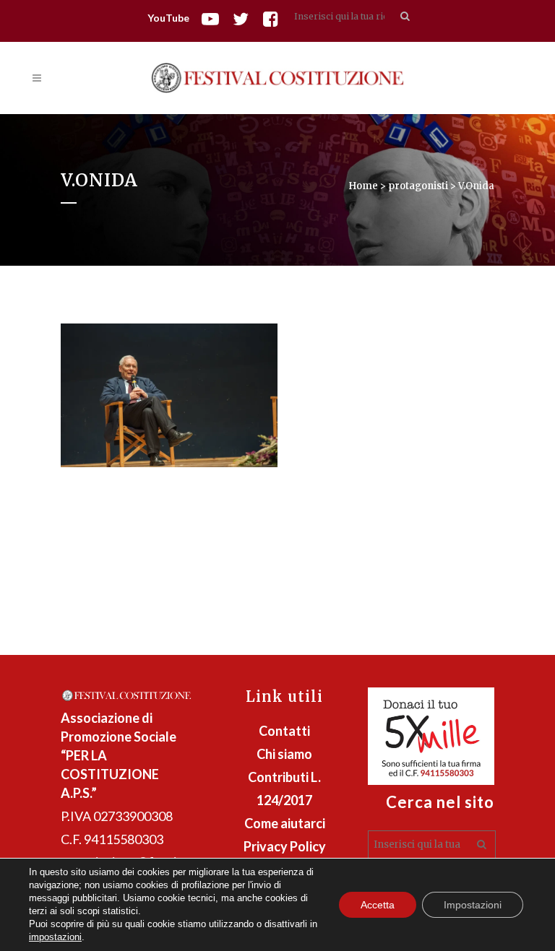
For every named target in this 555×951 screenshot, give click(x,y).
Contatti (284, 731)
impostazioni (55, 937)
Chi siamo (284, 754)
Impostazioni (473, 905)
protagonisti (418, 186)
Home (363, 186)
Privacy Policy (285, 846)
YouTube (168, 18)
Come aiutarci (284, 823)
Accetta (378, 905)
